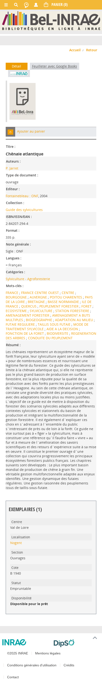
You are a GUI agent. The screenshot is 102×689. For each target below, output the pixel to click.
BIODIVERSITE (58, 333)
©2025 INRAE (17, 653)
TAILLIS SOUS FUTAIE (54, 324)
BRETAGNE (37, 301)
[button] (10, 132)
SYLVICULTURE (41, 311)
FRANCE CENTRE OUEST (40, 292)
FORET (87, 306)
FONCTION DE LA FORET (25, 333)
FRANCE (12, 292)
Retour (91, 50)
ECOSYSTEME (17, 311)
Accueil (75, 50)
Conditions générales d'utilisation (31, 665)
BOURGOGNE (17, 297)
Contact (13, 677)
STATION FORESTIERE (72, 311)
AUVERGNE (39, 297)
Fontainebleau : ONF (22, 196)
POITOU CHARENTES (66, 297)
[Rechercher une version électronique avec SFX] (19, 73)
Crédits (69, 665)
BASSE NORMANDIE (64, 301)
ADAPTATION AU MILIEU (74, 320)
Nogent (16, 542)
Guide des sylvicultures (24, 209)
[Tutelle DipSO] (76, 643)
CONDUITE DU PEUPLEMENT (50, 338)
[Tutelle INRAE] (26, 642)
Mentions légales (47, 653)
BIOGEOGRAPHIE (39, 320)
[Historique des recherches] (26, 5)
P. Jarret (12, 168)
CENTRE (68, 292)
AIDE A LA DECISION (62, 329)
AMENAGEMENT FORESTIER (28, 315)
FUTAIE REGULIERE (21, 324)
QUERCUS (29, 306)
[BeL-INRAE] (51, 20)
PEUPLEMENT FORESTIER (59, 306)
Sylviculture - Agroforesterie (28, 279)
